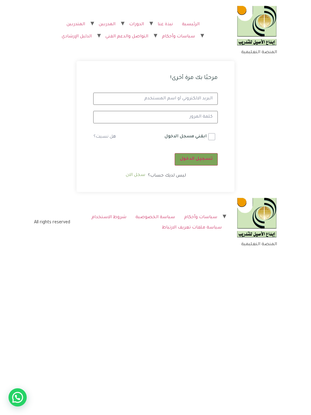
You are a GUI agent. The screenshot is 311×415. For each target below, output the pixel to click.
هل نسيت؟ (105, 137)
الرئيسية (191, 24)
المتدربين (76, 24)
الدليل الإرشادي (77, 36)
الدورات (136, 24)
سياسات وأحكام (178, 36)
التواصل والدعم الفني (126, 36)
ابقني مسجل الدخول (186, 136)
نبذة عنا (165, 24)
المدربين (107, 24)
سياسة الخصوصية (155, 217)
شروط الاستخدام (108, 217)
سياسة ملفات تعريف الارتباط (192, 227)
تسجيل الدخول (196, 159)
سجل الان (135, 175)
